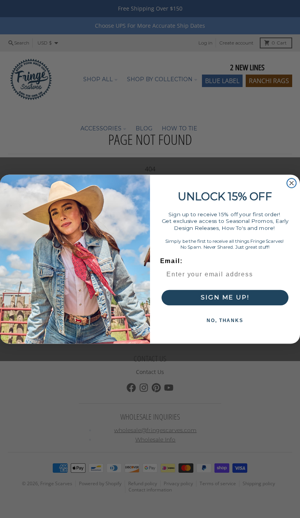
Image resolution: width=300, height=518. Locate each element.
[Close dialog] (291, 183)
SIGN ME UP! (225, 297)
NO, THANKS (225, 320)
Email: (171, 261)
